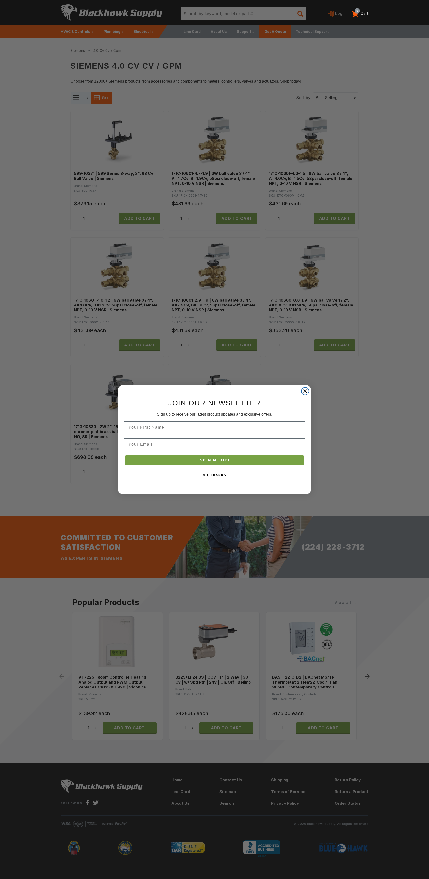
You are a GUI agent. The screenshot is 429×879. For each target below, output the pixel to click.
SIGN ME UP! (215, 460)
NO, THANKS (214, 475)
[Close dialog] (305, 391)
